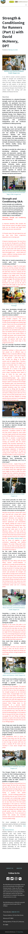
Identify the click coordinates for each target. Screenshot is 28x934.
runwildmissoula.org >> (23, 1)
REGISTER (19, 868)
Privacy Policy (20, 931)
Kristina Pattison (9, 830)
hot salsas (11, 538)
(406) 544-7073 (15, 912)
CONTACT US (9, 868)
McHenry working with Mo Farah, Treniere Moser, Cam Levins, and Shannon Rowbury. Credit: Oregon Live (14, 607)
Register (11, 1)
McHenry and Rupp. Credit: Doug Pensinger (14, 417)
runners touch (19, 538)
